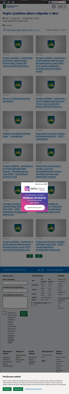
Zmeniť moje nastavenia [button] (33, 389)
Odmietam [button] (18, 389)
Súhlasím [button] (7, 389)
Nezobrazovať (40, 184)
